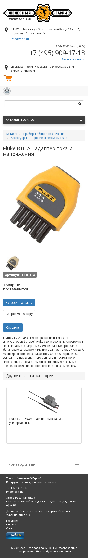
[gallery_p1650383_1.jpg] (12, 263)
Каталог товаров (20, 120)
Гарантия (12, 521)
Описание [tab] (13, 327)
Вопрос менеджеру (19, 314)
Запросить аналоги (19, 303)
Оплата (11, 524)
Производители (21, 464)
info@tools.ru (20, 39)
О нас (9, 528)
